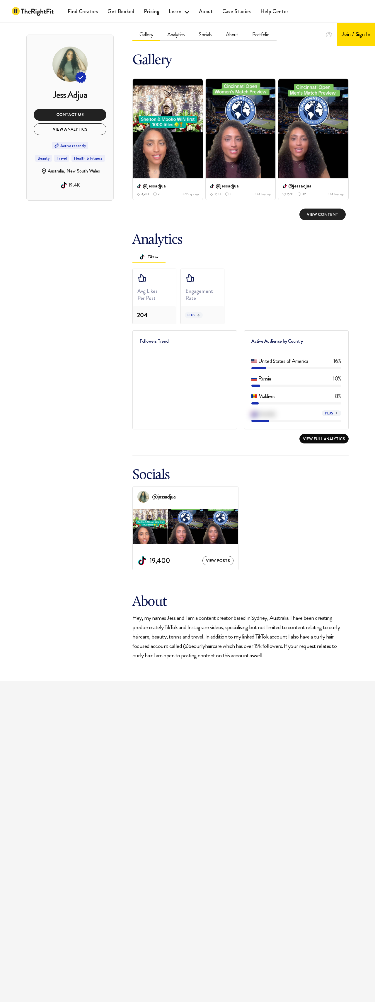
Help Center (274, 11)
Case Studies (236, 11)
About (206, 11)
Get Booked (121, 11)
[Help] (329, 34)
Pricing (151, 11)
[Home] (32, 11)
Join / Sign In (356, 34)
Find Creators (83, 11)
